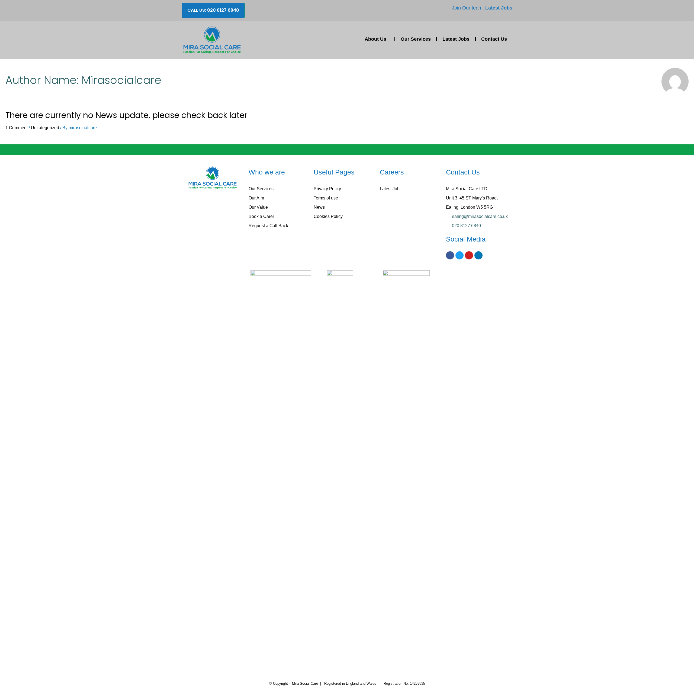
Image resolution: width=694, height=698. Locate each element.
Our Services (416, 39)
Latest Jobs (456, 39)
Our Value (258, 207)
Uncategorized (45, 127)
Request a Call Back (268, 225)
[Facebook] (450, 255)
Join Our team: (482, 8)
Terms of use (326, 198)
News (319, 207)
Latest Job (390, 188)
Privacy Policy (327, 188)
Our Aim (256, 198)
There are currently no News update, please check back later (126, 115)
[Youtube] (469, 255)
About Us (377, 39)
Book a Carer (261, 216)
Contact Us (494, 39)
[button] (213, 10)
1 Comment (16, 127)
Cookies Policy (328, 216)
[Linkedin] (478, 255)
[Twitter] (459, 255)
